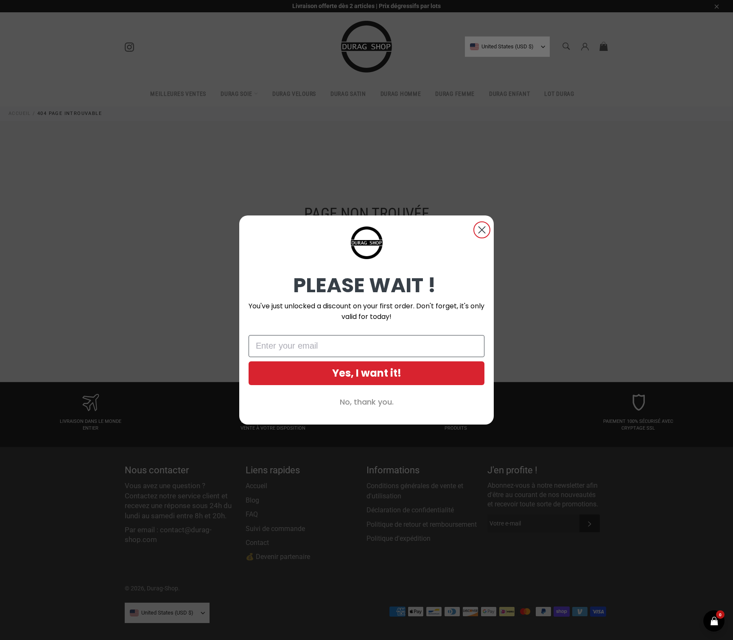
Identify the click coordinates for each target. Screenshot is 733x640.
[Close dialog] (482, 230)
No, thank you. (367, 402)
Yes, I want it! (366, 373)
